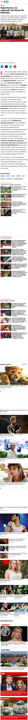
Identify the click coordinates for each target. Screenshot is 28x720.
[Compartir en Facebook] (2, 66)
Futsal (12, 175)
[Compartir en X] (6, 66)
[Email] (14, 66)
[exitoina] (14, 625)
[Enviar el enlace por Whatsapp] (10, 66)
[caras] (14, 674)
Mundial (2, 175)
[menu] (2, 1)
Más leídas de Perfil (8, 301)
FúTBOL (2, 5)
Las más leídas (6, 238)
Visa (23, 175)
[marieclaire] (14, 650)
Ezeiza (8, 175)
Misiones (18, 175)
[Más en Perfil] (9, 621)
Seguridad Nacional (18, 178)
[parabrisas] (14, 699)
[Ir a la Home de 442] (6, 2)
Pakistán (3, 178)
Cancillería (9, 178)
